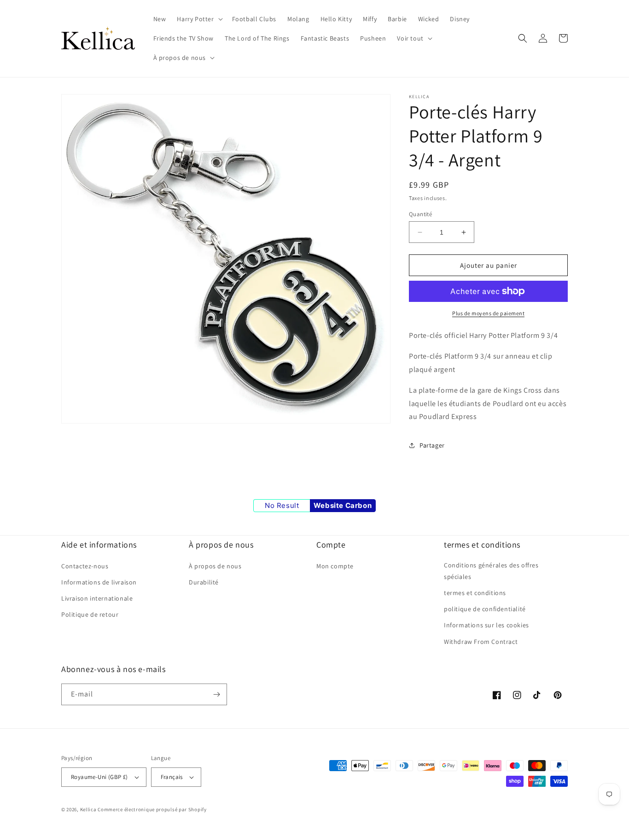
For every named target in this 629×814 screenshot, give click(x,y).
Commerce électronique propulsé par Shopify (152, 809)
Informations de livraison (99, 582)
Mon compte (335, 566)
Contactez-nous (84, 566)
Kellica (88, 809)
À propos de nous (215, 566)
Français (172, 777)
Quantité (420, 214)
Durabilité (204, 582)
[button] (198, 19)
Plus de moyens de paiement (488, 313)
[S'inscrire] (216, 694)
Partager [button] (432, 445)
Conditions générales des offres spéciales (491, 571)
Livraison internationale (97, 598)
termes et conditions (475, 593)
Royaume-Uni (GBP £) (99, 777)
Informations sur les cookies (486, 625)
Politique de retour (89, 614)
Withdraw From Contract (481, 641)
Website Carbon (343, 505)
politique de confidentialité (485, 609)
